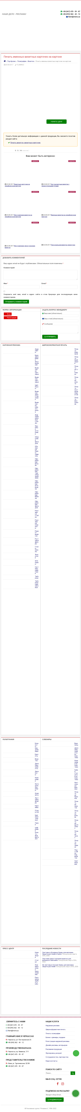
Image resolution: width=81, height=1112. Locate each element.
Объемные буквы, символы (36, 451)
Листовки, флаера (37, 800)
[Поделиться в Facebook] (66, 150)
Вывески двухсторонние (37, 395)
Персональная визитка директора (63, 245)
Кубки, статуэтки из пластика (76, 774)
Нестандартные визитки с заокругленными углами (55, 185)
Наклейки (36, 806)
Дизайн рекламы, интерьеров (56, 1045)
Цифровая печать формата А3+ (37, 833)
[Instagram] (62, 1084)
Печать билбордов (76, 360)
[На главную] (5, 61)
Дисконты (37, 773)
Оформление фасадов (37, 504)
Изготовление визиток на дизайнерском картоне (18, 216)
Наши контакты (51, 1061)
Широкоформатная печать (55, 1029)
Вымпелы (76, 744)
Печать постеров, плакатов (76, 391)
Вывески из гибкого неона (37, 407)
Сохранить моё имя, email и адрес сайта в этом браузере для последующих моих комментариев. (41, 295)
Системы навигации (37, 570)
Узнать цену (56, 122)
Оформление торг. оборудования (37, 473)
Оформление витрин (36, 462)
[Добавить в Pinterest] (72, 150)
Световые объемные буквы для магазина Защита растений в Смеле (57, 953)
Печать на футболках (76, 824)
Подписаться (55, 1100)
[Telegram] (78, 42)
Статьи (37, 961)
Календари (36, 779)
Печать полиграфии (53, 1033)
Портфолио (11, 61)
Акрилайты (36, 350)
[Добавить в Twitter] (75, 150)
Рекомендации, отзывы (37, 981)
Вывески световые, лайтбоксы (37, 382)
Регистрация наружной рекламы (57, 1041)
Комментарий (9, 268)
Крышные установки (36, 430)
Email (44, 283)
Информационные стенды (37, 419)
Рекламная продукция (54, 1049)
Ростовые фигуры (37, 541)
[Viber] (78, 26)
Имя (6, 283)
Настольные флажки (76, 786)
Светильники (76, 862)
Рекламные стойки (36, 514)
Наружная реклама (52, 1026)
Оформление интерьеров (36, 485)
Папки (37, 824)
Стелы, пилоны (36, 549)
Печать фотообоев (76, 401)
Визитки (31, 61)
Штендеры (36, 562)
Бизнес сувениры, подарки (55, 1037)
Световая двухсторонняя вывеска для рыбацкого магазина (56, 959)
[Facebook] (58, 1084)
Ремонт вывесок (37, 533)
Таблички (36, 577)
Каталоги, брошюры (37, 787)
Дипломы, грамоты (37, 766)
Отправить (51, 337)
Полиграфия (21, 61)
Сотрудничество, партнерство (57, 1057)
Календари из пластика (76, 764)
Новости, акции (37, 955)
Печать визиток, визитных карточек (25, 143)
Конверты (37, 794)
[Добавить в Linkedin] (69, 150)
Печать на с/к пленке (76, 370)
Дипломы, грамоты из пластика (76, 752)
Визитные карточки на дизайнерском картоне (17, 185)
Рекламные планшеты (36, 524)
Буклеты (36, 755)
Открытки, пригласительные (37, 815)
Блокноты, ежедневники (36, 747)
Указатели (36, 556)
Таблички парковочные (36, 584)
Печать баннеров (76, 351)
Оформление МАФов (37, 495)
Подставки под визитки (76, 854)
